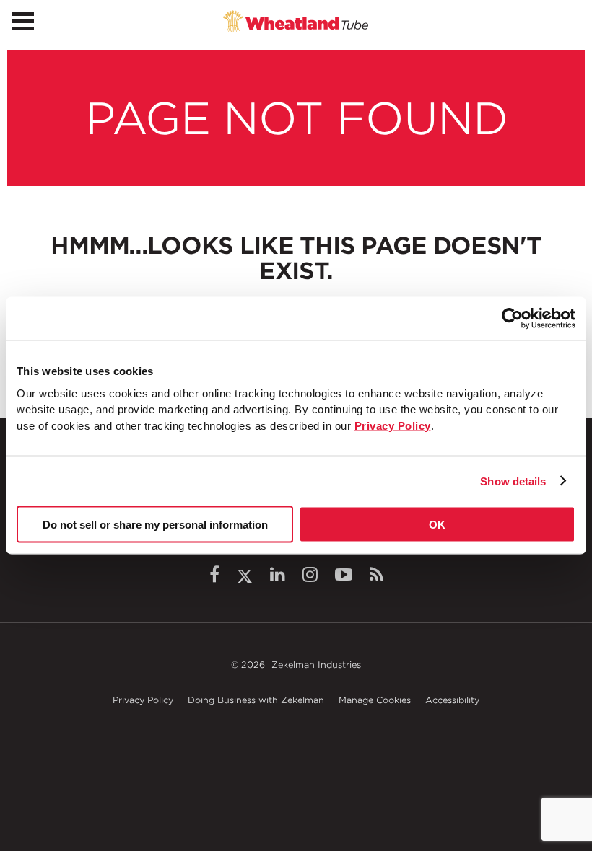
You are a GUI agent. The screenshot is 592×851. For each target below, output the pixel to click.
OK (437, 525)
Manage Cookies (375, 700)
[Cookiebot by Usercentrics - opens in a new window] (512, 319)
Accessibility (452, 700)
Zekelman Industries (316, 664)
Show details (513, 481)
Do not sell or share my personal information (155, 525)
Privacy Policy (143, 700)
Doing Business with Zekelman (256, 700)
